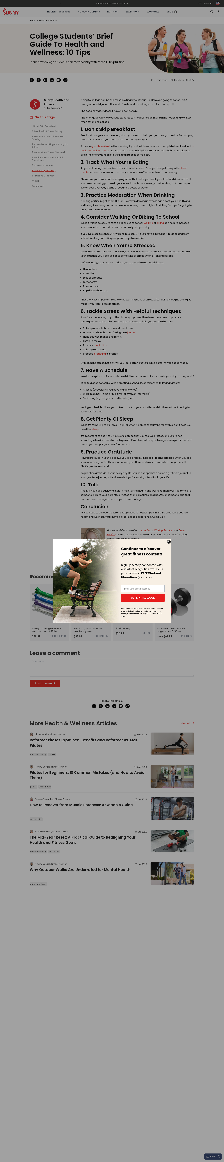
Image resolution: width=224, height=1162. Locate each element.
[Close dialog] (168, 541)
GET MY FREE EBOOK (143, 598)
